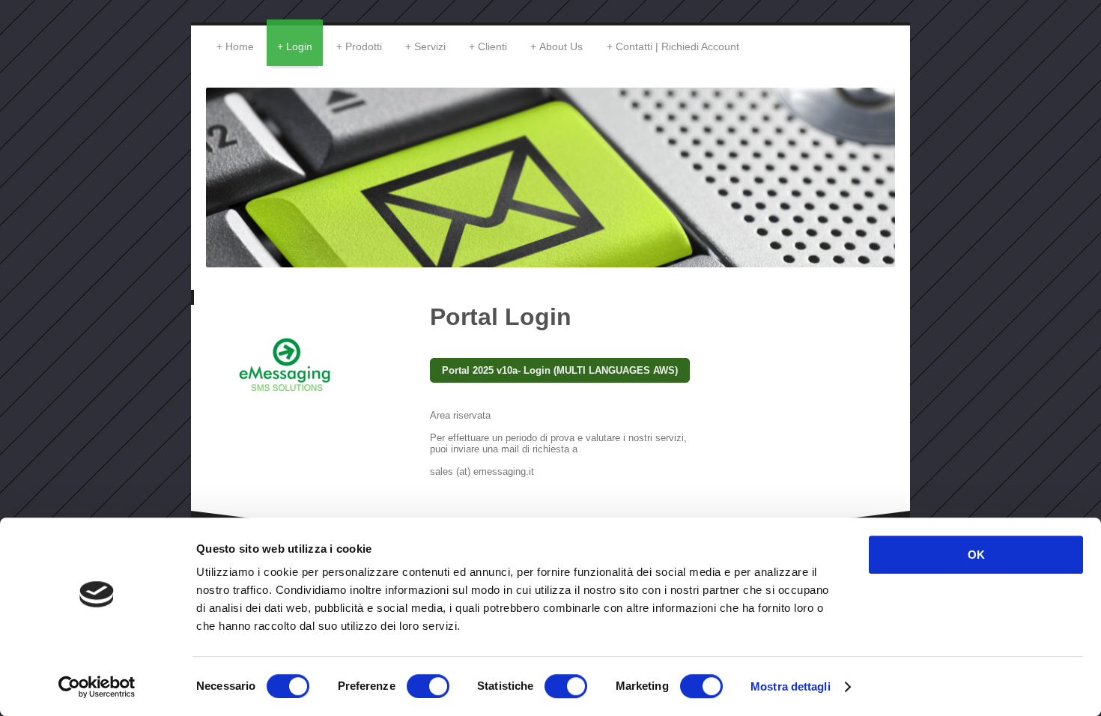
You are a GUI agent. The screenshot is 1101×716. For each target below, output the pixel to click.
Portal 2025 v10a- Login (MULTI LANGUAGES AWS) (560, 370)
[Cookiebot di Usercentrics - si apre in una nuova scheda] (97, 687)
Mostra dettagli (790, 686)
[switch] (428, 686)
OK (976, 554)
